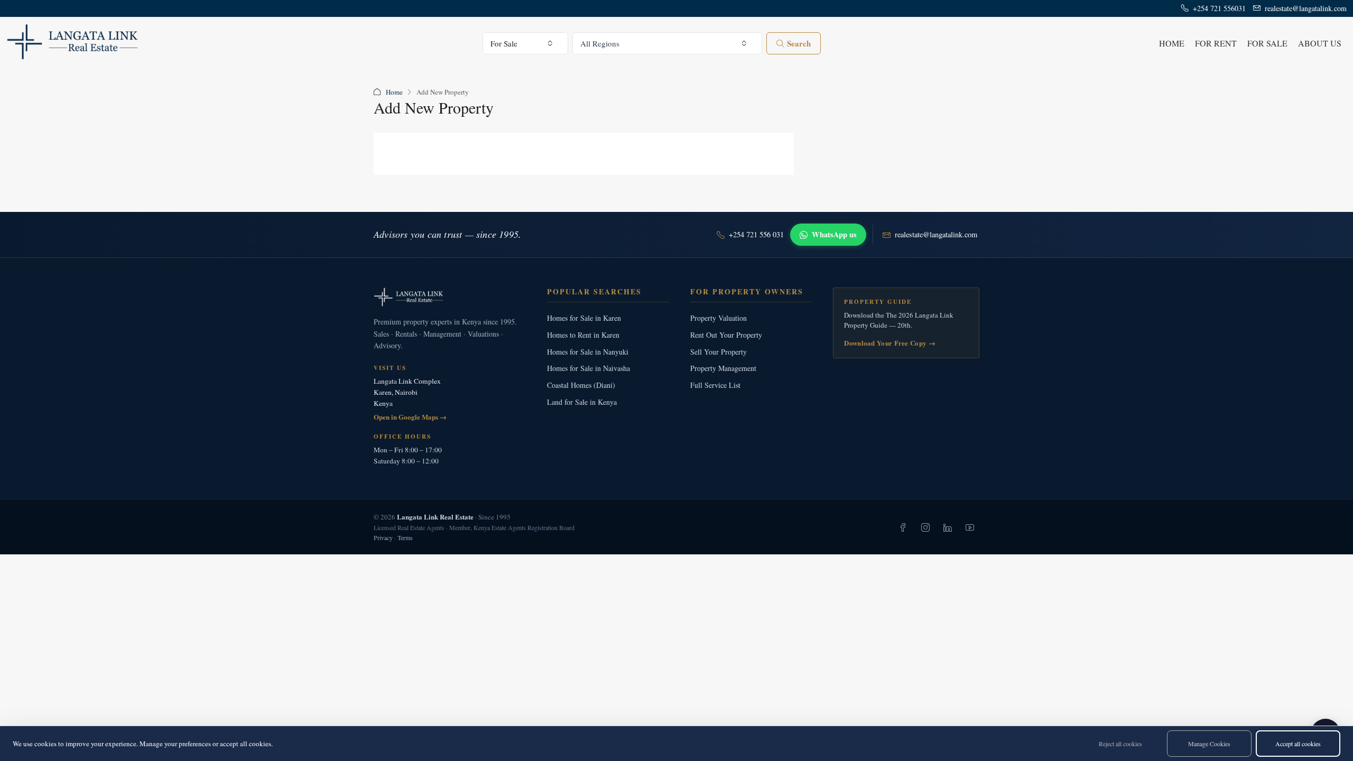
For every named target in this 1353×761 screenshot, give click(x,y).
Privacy (383, 537)
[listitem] (903, 527)
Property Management (723, 368)
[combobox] (526, 43)
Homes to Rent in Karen (583, 335)
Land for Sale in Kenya (582, 402)
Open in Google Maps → (410, 417)
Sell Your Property (718, 352)
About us (1319, 43)
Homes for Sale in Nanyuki (587, 352)
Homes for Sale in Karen (584, 318)
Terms (405, 537)
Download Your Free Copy (889, 343)
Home (1171, 43)
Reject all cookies (1120, 743)
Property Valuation (718, 318)
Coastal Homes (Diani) (581, 385)
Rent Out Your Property (726, 335)
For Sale (1267, 43)
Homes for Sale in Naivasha (588, 368)
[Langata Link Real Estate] (450, 297)
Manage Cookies (1209, 743)
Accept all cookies (1298, 743)
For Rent (1216, 43)
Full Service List (715, 385)
